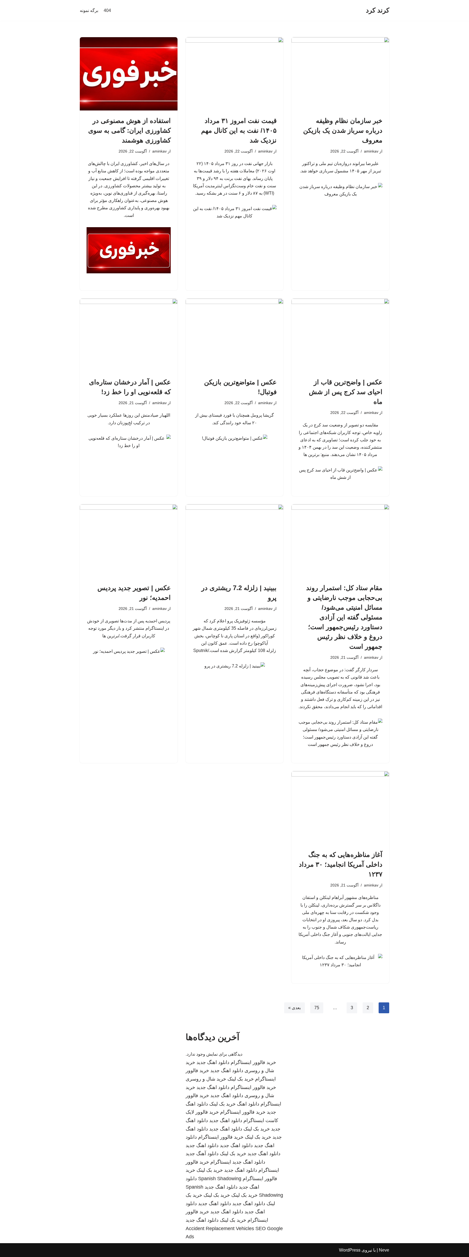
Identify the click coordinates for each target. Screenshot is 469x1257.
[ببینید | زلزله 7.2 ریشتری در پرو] (234, 541)
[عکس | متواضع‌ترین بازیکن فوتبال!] (234, 335)
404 (107, 10)
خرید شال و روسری (206, 1079)
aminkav (371, 151)
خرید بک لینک (240, 1079)
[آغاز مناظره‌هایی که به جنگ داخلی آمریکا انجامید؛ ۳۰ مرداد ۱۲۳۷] (340, 807)
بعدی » (294, 1007)
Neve (384, 1250)
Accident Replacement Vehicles (220, 1228)
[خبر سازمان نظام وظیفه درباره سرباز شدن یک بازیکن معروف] (340, 73)
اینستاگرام (220, 1162)
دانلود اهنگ (248, 1104)
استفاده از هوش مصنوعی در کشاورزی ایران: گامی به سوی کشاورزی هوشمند (129, 130)
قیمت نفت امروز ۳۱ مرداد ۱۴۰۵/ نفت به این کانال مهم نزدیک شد (239, 130)
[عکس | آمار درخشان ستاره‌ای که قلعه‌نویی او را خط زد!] (129, 335)
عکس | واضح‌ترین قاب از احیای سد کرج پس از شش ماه (345, 391)
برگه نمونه (89, 10)
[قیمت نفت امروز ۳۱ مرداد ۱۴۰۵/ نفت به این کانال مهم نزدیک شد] (234, 73)
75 (316, 1007)
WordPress (349, 1250)
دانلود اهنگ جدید (213, 1062)
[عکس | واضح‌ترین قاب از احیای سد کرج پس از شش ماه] (340, 335)
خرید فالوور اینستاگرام (253, 1062)
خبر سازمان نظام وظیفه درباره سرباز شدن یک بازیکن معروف (342, 130)
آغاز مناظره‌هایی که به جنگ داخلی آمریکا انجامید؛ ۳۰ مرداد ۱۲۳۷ (340, 864)
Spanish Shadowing (219, 1178)
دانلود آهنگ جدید (202, 1153)
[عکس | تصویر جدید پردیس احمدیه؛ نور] (129, 541)
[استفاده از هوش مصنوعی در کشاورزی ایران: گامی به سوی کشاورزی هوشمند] (129, 73)
